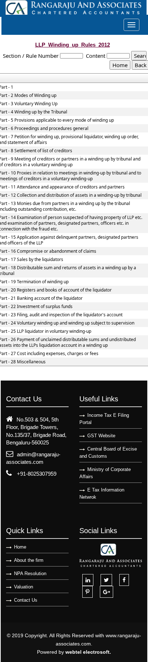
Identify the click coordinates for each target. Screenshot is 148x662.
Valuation (23, 586)
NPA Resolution (30, 573)
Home (20, 547)
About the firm (28, 560)
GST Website (101, 435)
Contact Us (25, 600)
